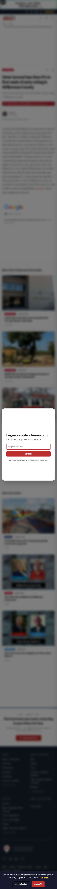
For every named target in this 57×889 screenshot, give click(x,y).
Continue (28, 454)
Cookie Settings (21, 884)
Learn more (44, 877)
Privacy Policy (43, 460)
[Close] (48, 414)
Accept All (38, 884)
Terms (35, 460)
